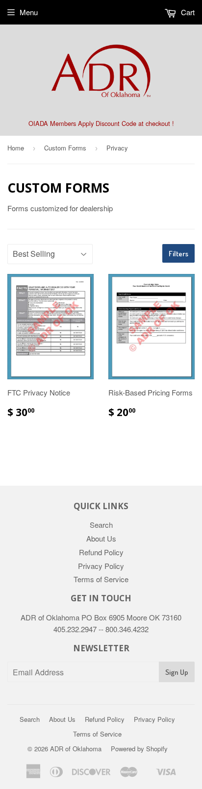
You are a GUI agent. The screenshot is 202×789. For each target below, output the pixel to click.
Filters (178, 253)
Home (15, 147)
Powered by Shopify (139, 748)
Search (101, 524)
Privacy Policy (101, 566)
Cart (187, 12)
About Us (101, 538)
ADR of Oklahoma (75, 748)
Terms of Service (101, 579)
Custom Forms (65, 147)
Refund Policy (101, 552)
